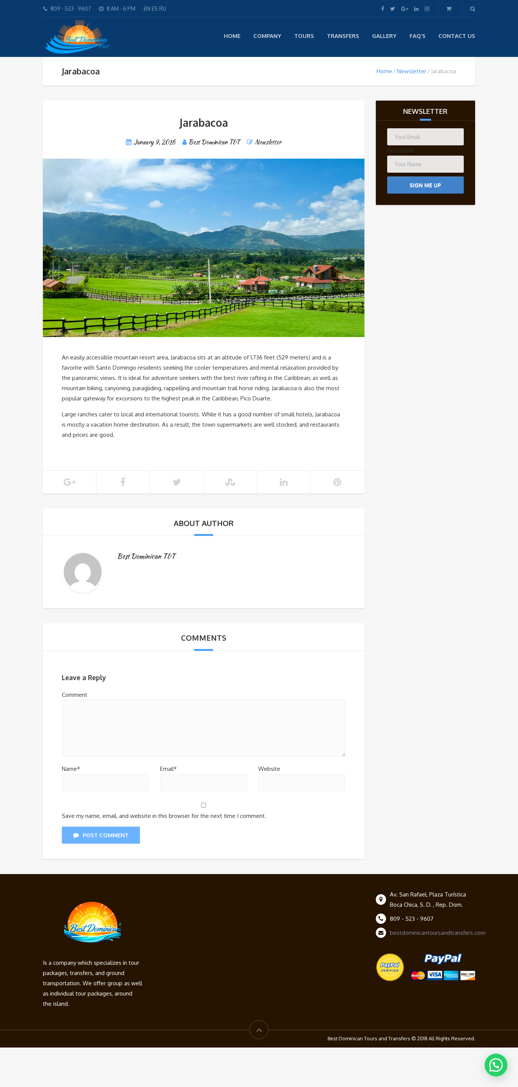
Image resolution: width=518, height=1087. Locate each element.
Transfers (343, 35)
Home (232, 35)
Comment (74, 694)
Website (269, 768)
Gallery (384, 35)
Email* (168, 768)
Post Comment (106, 835)
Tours (304, 35)
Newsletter (411, 71)
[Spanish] (151, 8)
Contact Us (456, 35)
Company (267, 35)
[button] (496, 1065)
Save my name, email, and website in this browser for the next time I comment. (164, 815)
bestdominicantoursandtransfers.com (437, 932)
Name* (71, 768)
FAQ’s (417, 35)
